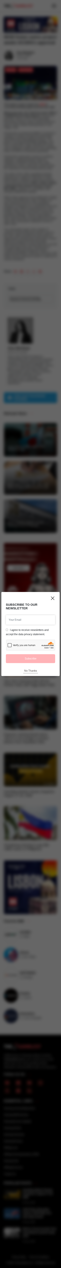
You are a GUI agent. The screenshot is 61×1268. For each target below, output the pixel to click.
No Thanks (30, 670)
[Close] (52, 598)
